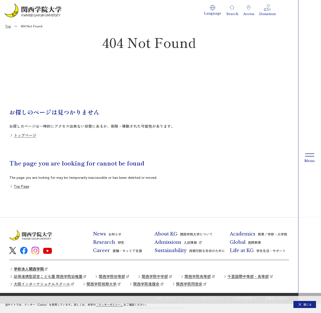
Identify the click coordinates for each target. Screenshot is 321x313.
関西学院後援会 (146, 283)
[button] (212, 10)
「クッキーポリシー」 (109, 304)
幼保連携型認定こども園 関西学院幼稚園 (48, 276)
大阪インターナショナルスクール (42, 283)
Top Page (21, 186)
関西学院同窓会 (189, 283)
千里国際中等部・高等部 (248, 276)
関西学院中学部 (155, 276)
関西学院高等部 (198, 276)
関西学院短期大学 (102, 283)
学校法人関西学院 (29, 268)
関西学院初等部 (112, 276)
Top (8, 26)
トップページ (25, 135)
